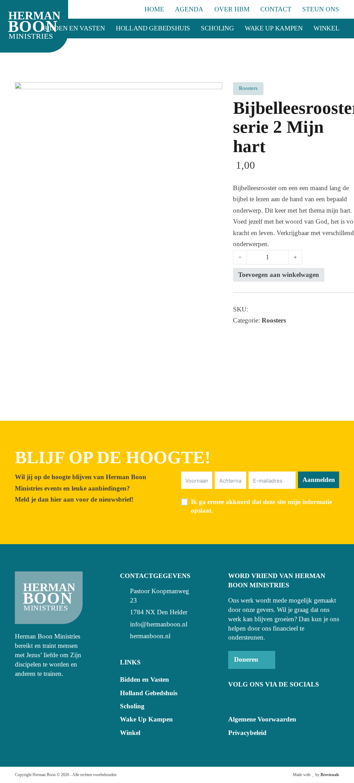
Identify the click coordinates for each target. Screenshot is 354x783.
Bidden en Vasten (74, 28)
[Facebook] (233, 700)
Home (154, 9)
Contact (275, 9)
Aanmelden (318, 479)
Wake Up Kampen (274, 28)
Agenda (189, 9)
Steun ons (320, 9)
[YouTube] (247, 700)
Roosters (274, 320)
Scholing (217, 28)
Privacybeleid (247, 732)
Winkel (326, 28)
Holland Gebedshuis (153, 28)
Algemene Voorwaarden (262, 719)
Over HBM (232, 9)
